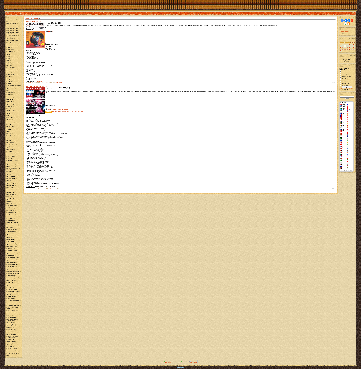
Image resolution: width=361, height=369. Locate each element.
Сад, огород (344, 81)
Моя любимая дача (11, 269)
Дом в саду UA (10, 185)
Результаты (342, 88)
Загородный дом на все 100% (14, 215)
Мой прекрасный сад (12, 264)
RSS (349, 13)
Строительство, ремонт (347, 72)
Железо (9, 201)
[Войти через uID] (342, 20)
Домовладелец (10, 194)
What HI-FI (9, 124)
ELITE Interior (10, 51)
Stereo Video (10, 106)
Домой (8, 196)
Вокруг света (10, 158)
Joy (8, 78)
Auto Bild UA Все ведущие (13, 40)
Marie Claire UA (10, 88)
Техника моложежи (11, 329)
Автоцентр (9, 147)
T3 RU (8, 112)
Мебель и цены (10, 255)
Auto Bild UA (10, 38)
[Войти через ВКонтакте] (345, 20)
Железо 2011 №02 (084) (34, 21)
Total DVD (9, 115)
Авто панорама (10, 142)
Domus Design (10, 49)
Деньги (9, 180)
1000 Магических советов (13, 28)
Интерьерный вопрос (12, 224)
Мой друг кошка (11, 260)
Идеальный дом (11, 220)
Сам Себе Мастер (11, 317)
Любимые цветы (11, 243)
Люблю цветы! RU (11, 244)
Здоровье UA (10, 218)
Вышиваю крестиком (12, 160)
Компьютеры (345, 74)
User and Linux (10, 122)
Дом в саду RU (10, 183)
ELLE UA (9, 54)
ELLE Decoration (11, 53)
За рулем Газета (11, 210)
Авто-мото (344, 71)
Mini (8, 90)
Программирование (346, 76)
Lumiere (9, 83)
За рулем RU (10, 207)
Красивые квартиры (12, 232)
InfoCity (9, 70)
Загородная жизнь (11, 212)
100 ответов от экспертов (13, 26)
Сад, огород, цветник (12, 310)
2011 (31, 18)
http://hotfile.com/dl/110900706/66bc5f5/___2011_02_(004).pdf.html (67, 111)
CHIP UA (9, 44)
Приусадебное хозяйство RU (14, 300)
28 (340, 50)
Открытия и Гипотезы (12, 289)
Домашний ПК (10, 192)
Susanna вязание (11, 110)
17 (347, 47)
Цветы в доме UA (11, 351)
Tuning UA (9, 117)
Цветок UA (9, 346)
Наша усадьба (10, 278)
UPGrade (9, 119)
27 (353, 49)
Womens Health (10, 126)
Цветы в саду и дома (12, 353)
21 (340, 49)
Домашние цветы (11, 190)
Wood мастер (10, 128)
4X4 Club (9, 21)
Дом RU (9, 182)
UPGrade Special (11, 120)
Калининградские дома (12, 225)
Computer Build (10, 45)
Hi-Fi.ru (9, 65)
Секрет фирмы (10, 324)
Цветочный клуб (11, 350)
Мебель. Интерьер (11, 259)
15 (342, 47)
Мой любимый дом (11, 262)
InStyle (8, 72)
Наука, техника (345, 85)
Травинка (9, 331)
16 (345, 47)
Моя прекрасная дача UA (13, 273)
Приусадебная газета (12, 298)
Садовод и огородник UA (13, 312)
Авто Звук (9, 133)
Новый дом (10, 282)
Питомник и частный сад (13, 291)
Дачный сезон (10, 174)
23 (345, 49)
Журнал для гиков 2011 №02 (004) (37, 86)
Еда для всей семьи (12, 199)
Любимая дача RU (11, 239)
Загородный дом (11, 214)
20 (353, 47)
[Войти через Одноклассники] (348, 23)
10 (347, 46)
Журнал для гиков (11, 205)
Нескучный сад (11, 280)
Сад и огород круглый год (13, 305)
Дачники (9, 171)
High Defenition (10, 67)
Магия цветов (10, 248)
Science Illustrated (11, 103)
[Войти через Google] (345, 23)
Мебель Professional (12, 253)
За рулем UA (10, 208)
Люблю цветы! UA (11, 246)
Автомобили (10, 138)
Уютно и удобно (11, 341)
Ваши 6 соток (10, 156)
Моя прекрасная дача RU (13, 271)
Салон (8, 313)
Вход (24, 13)
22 (342, 49)
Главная (12, 13)
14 (340, 47)
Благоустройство (11, 153)
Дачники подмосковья (12, 173)
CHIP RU (9, 42)
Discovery (9, 47)
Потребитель (10, 294)
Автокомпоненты (11, 144)
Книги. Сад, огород (11, 19)
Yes (8, 131)
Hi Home (9, 63)
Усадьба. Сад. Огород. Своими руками (12, 337)
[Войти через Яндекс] (352, 20)
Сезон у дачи (10, 322)
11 (349, 46)
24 (347, 49)
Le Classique (10, 79)
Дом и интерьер (11, 189)
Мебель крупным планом (13, 257)
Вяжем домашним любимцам (14, 162)
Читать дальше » (39, 81)
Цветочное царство (12, 332)
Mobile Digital (10, 92)
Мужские (344, 79)
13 (353, 46)
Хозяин (9, 344)
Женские (344, 78)
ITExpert (9, 76)
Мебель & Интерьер (12, 250)
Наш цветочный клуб (12, 277)
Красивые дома (11, 231)
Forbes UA (9, 58)
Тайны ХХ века (10, 325)
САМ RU (9, 315)
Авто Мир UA (10, 137)
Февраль (36, 18)
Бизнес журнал (10, 151)
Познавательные (346, 83)
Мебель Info (10, 251)
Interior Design (10, 74)
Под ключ (9, 293)
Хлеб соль (9, 343)
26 (351, 49)
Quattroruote (10, 101)
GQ (8, 62)
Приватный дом (11, 296)
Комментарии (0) (59, 82)
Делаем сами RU (11, 176)
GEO (8, 60)
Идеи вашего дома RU (12, 222)
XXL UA (9, 129)
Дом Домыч (10, 187)
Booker (47, 82)
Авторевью (10, 146)
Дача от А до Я (10, 166)
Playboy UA (10, 99)
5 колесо (9, 25)
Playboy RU (10, 97)
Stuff (8, 108)
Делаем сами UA (11, 178)
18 (349, 47)
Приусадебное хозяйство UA (14, 302)
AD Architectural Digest (12, 35)
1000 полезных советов (13, 30)
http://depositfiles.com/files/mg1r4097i (60, 109)
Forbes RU (9, 56)
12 (351, 46)
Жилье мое (10, 203)
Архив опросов (349, 88)
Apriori (8, 37)
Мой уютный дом (11, 266)
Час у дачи (9, 355)
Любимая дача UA (11, 241)
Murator (9, 94)
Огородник (9, 287)
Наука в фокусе (11, 275)
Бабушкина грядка (11, 149)
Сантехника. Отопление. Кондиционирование (13, 320)
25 (349, 49)
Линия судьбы (10, 237)
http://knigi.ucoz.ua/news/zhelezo (60, 31)
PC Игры (9, 95)
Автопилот (9, 140)
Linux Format (10, 81)
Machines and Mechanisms (13, 85)
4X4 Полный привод (12, 23)
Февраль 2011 (347, 41)
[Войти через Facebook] (348, 20)
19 (351, 47)
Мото (8, 268)
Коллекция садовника (12, 229)
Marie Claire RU (10, 87)
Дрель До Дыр (10, 198)
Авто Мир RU (10, 135)
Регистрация (19, 13)
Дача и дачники (11, 164)
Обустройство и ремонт (13, 284)
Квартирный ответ (11, 227)
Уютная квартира (11, 339)
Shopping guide (10, 104)
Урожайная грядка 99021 (13, 334)
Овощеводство (10, 285)
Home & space (10, 69)
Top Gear (9, 113)
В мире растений (11, 154)
